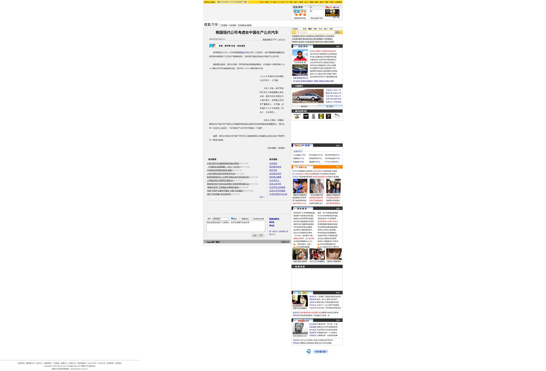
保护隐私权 (81, 363)
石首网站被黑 (297, 39)
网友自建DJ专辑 (317, 18)
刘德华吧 (313, 158)
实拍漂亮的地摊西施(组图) (328, 227)
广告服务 (56, 363)
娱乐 (274, 2)
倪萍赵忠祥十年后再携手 (327, 219)
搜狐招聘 (47, 363)
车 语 (312, 51)
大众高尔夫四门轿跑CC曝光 (326, 74)
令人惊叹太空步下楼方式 (329, 247)
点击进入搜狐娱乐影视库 (327, 238)
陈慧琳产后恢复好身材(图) (303, 216)
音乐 (320, 29)
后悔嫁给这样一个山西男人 (327, 333)
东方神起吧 (330, 158)
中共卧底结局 (309, 42)
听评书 (295, 171)
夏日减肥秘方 (318, 39)
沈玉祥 (312, 63)
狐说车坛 (312, 297)
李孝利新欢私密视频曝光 (327, 233)
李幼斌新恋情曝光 (333, 198)
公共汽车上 (274, 180)
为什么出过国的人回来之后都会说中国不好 (316, 340)
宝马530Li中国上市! (333, 90)
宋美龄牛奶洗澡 (298, 42)
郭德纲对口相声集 (305, 171)
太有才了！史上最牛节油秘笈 (328, 305)
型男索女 (312, 335)
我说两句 (338, 2)
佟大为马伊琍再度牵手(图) (328, 216)
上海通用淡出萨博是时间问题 (325, 57)
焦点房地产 (239, 2)
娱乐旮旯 (312, 330)
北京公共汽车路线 (277, 191)
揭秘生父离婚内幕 (333, 195)
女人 (306, 2)
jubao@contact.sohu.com (79, 369)
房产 (296, 2)
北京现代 (273, 163)
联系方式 (72, 363)
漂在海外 (296, 340)
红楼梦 (334, 171)
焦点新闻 (312, 324)
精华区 (271, 222)
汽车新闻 (232, 25)
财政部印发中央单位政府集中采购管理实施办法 (228, 184)
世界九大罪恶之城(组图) (327, 230)
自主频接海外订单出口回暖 (326, 65)
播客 (316, 2)
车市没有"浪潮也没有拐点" (326, 63)
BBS (332, 2)
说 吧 (307, 146)
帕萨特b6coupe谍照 (300, 69)
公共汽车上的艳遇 (277, 187)
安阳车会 (312, 302)
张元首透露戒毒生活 (328, 244)
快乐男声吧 (330, 155)
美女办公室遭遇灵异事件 (302, 233)
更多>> (262, 197)
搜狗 (245, 2)
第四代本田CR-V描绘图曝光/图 (325, 77)
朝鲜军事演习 (320, 36)
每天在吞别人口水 (300, 336)
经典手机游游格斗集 (320, 177)
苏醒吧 (296, 158)
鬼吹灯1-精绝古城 (305, 174)
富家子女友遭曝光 (300, 308)
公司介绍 (101, 363)
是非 (312, 77)
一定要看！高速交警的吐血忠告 (329, 297)
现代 (243, 52)
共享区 (295, 177)
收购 (332, 81)
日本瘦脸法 (328, 39)
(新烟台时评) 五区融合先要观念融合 (223, 187)
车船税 (304, 72)
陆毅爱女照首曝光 (333, 200)
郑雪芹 (312, 65)
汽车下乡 (296, 75)
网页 (310, 29)
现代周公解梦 (275, 177)
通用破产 (309, 81)
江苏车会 (312, 308)
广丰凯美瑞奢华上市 (333, 102)
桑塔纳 (321, 81)
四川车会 (312, 305)
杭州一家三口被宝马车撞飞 (327, 299)
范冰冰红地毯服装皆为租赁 (303, 221)
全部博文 (118, 363)
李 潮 (312, 57)
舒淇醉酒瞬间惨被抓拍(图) (328, 224)
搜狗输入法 (30, 363)
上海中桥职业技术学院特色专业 (221, 174)
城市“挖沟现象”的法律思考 (219, 194)
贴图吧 (296, 162)
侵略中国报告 (329, 42)
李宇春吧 (313, 155)
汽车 (291, 2)
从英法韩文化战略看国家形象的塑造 (223, 163)
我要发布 (285, 242)
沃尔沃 (303, 75)
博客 (326, 2)
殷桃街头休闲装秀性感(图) (303, 219)
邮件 (321, 2)
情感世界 (312, 333)
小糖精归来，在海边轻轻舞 (327, 335)
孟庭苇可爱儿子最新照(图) (328, 236)
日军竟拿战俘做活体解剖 (302, 227)
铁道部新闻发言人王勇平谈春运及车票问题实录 (228, 177)
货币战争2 (332, 174)
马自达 (297, 81)
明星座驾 (312, 299)
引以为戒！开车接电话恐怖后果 (329, 308)
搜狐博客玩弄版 (300, 18)
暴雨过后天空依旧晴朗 (323, 343)
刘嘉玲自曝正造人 (316, 203)
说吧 (331, 29)
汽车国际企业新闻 (245, 25)
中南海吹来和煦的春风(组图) (219, 170)
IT (287, 2)
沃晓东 (312, 60)
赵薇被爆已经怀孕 (299, 198)
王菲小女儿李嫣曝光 (317, 262)
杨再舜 (312, 71)
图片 (325, 29)
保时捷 (299, 78)
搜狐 (219, 2)
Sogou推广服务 (213, 242)
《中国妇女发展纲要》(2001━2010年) (223, 167)
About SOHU (92, 363)
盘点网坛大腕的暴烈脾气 (302, 230)
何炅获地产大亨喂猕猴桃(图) (304, 213)
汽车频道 (224, 25)
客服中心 (64, 363)
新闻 (304, 29)
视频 (311, 2)
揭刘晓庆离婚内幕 (316, 198)
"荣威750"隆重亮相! (333, 96)
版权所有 (92, 366)
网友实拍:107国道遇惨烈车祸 (328, 302)
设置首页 (21, 363)
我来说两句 (267, 39)
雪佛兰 (316, 81)
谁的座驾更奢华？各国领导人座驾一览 (314, 315)
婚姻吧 (312, 162)
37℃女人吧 (330, 162)
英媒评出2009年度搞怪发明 (327, 327)
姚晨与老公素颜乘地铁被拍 (303, 224)
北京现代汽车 (275, 174)
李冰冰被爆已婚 (317, 195)
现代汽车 (273, 170)
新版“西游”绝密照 (300, 262)
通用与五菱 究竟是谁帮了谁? (325, 68)
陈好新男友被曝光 (333, 203)
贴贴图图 (312, 327)
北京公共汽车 (275, 184)
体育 (266, 2)
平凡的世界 (323, 174)
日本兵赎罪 (330, 36)
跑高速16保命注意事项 (329, 313)
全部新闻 (109, 363)
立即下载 (336, 17)
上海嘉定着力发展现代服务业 (220, 180)
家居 (301, 2)
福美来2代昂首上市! (333, 99)
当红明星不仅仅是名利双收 (327, 330)
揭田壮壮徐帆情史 (300, 195)
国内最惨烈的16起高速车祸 (310, 313)
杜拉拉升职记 (317, 171)
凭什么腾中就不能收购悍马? (326, 60)
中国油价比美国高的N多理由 (326, 71)
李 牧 (312, 68)
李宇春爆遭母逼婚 (299, 200)
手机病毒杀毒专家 (305, 177)
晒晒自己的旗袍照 (307, 343)
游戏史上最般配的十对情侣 (328, 241)
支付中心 (39, 363)
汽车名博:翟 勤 (300, 63)
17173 (231, 2)
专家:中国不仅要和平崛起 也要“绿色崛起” (225, 191)
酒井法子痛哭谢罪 (334, 262)
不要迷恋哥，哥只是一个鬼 (327, 324)
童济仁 (312, 74)
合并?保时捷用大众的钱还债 (326, 54)
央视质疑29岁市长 (299, 36)
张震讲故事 (327, 171)
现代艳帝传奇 (275, 167)
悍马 (304, 78)
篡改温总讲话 (308, 39)
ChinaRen (225, 2)
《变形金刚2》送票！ (304, 244)
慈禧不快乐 (319, 42)
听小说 (295, 174)
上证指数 (296, 155)
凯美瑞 (303, 81)
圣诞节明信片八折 (299, 203)
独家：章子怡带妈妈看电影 (328, 213)
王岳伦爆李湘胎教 (303, 247)
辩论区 (271, 225)
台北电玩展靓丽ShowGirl (302, 241)
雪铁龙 (327, 81)
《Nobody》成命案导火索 (303, 236)
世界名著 (315, 174)
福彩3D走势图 (333, 177)
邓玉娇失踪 (310, 36)
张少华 (312, 54)
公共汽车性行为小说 (278, 194)
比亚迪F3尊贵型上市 (333, 93)
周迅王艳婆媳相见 (316, 200)
